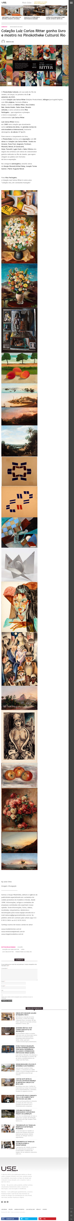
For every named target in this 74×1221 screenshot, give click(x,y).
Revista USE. (10, 42)
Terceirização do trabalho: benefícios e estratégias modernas (26, 1127)
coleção (20, 947)
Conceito (4, 27)
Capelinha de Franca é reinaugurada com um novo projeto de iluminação (25, 1112)
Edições (11, 1209)
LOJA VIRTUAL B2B (30, 1209)
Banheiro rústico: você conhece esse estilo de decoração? (24, 1029)
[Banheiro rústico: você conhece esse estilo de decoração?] (8, 1034)
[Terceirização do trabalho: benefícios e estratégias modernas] (8, 1132)
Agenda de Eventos (19, 1209)
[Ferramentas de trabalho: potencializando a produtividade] (8, 1148)
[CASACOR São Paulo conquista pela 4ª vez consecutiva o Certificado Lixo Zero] (8, 1102)
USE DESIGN (4, 1209)
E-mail (3, 986)
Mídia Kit (38, 1209)
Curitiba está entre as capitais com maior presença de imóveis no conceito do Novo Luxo (26, 1081)
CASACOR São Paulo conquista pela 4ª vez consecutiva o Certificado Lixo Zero (26, 1097)
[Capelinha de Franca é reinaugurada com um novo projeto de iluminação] (8, 1117)
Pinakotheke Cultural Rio (24, 952)
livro (22, 949)
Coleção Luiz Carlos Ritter (10, 949)
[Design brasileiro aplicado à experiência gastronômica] (8, 1071)
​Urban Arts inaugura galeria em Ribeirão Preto (26, 1014)
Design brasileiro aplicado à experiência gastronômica (26, 1065)
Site (2, 990)
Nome (3, 981)
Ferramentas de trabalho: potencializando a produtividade (25, 1143)
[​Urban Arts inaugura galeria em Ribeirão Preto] (8, 1020)
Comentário (4, 968)
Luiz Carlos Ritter (8, 952)
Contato (45, 1209)
